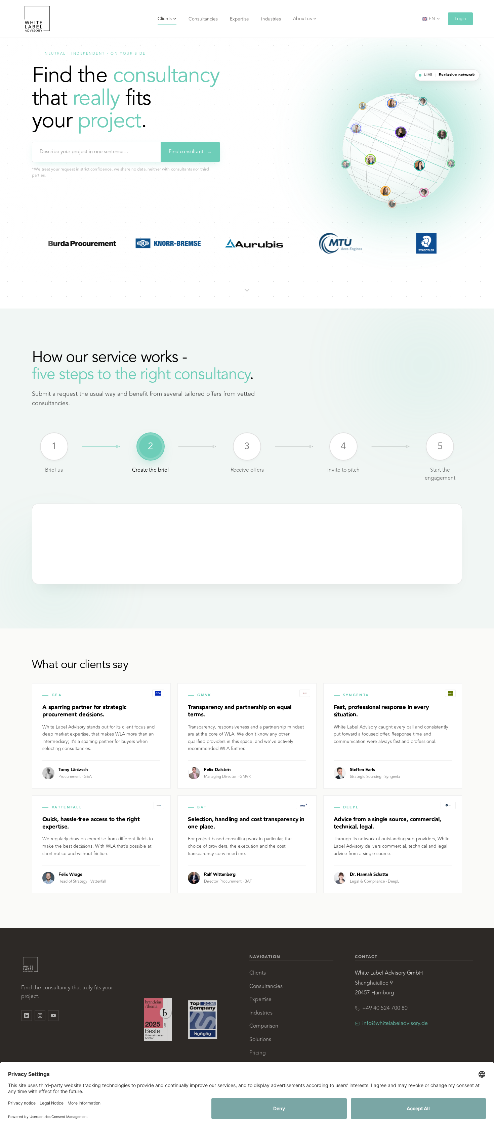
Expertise (239, 18)
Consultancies (203, 18)
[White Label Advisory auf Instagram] (40, 1015)
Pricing (257, 1053)
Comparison (263, 1026)
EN (432, 18)
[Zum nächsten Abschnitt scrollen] (247, 283)
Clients (165, 18)
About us (302, 18)
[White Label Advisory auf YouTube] (53, 1015)
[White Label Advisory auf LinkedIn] (26, 1015)
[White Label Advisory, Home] (37, 19)
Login (460, 18)
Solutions (260, 1039)
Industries (271, 18)
